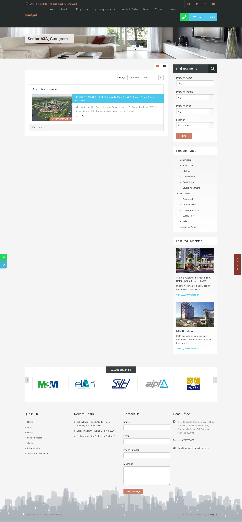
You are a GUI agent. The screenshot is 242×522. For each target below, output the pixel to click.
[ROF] (193, 383)
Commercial (185, 160)
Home (51, 9)
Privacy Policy (33, 448)
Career (173, 9)
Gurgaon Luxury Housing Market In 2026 (95, 431)
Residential (185, 193)
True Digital (212, 514)
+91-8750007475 (186, 440)
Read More (194, 289)
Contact (159, 9)
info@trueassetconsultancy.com (60, 3)
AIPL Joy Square (44, 89)
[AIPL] (121, 383)
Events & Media (129, 9)
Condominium (189, 204)
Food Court (188, 165)
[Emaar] (157, 383)
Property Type (183, 106)
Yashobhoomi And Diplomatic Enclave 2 (96, 436)
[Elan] (48, 383)
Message (128, 464)
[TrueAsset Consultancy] (33, 15)
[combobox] (145, 77)
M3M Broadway (184, 331)
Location (180, 120)
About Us (65, 9)
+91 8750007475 (204, 17)
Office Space (189, 176)
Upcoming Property (104, 9)
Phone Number (131, 450)
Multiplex (187, 171)
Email (126, 436)
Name (126, 422)
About (30, 427)
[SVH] (84, 383)
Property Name (184, 78)
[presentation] (27, 380)
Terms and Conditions (37, 453)
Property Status (184, 92)
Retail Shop (188, 182)
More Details (82, 116)
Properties (82, 9)
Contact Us (237, 264)
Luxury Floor (188, 216)
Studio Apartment (191, 188)
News (146, 9)
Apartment (188, 199)
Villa (185, 221)
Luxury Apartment (191, 210)
